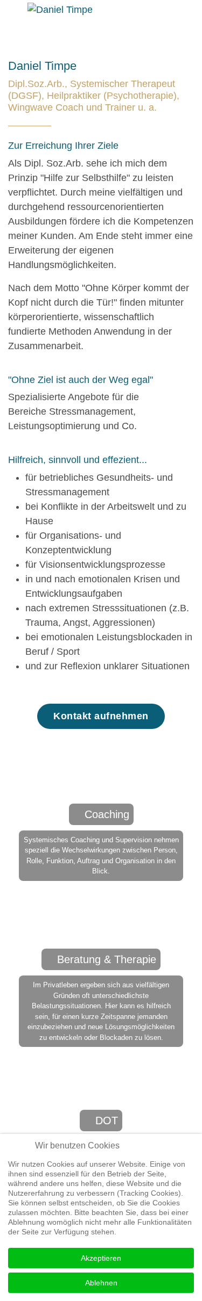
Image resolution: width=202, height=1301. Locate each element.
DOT (106, 1120)
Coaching (107, 814)
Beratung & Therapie (106, 959)
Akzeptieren (101, 1258)
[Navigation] (12, 20)
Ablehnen (101, 1282)
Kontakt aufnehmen (101, 716)
